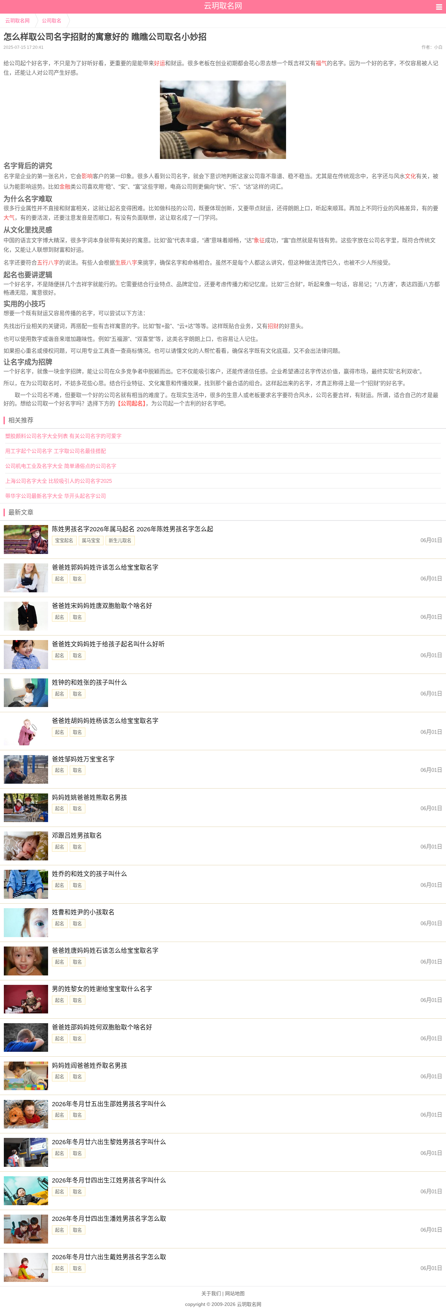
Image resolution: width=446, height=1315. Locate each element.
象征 (259, 240)
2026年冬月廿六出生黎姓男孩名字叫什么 (109, 1142)
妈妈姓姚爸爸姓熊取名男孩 (89, 797)
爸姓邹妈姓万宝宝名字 (83, 759)
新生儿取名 (120, 540)
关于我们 (211, 1293)
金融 (64, 187)
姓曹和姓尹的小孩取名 (83, 912)
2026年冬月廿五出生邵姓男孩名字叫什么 (109, 1104)
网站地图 (235, 1293)
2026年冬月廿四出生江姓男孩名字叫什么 (109, 1180)
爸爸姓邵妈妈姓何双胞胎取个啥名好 (102, 1027)
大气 (9, 218)
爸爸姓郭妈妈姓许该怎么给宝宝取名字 (105, 567)
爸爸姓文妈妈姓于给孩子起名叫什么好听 (108, 644)
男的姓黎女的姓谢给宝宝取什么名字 (102, 989)
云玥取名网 (17, 20)
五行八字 (48, 263)
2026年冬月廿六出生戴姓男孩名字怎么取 (109, 1257)
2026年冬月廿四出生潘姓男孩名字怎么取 (109, 1218)
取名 (77, 579)
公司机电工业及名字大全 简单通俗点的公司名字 (60, 466)
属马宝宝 (91, 540)
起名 (59, 579)
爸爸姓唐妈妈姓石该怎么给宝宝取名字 (105, 950)
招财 (273, 326)
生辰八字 (126, 263)
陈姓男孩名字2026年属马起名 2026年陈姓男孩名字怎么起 (132, 529)
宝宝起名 (64, 540)
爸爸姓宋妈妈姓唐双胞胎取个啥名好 (102, 605)
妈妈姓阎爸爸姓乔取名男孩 (89, 1065)
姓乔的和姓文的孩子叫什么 (89, 874)
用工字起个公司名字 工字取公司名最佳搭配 (55, 451)
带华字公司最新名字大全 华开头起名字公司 (55, 496)
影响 (87, 176)
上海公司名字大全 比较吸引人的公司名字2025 (58, 481)
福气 (321, 63)
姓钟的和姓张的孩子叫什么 (89, 682)
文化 (410, 176)
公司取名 (51, 20)
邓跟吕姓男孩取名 (77, 835)
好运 (159, 63)
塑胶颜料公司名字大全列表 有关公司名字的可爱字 (63, 436)
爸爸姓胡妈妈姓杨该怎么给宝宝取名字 (105, 720)
